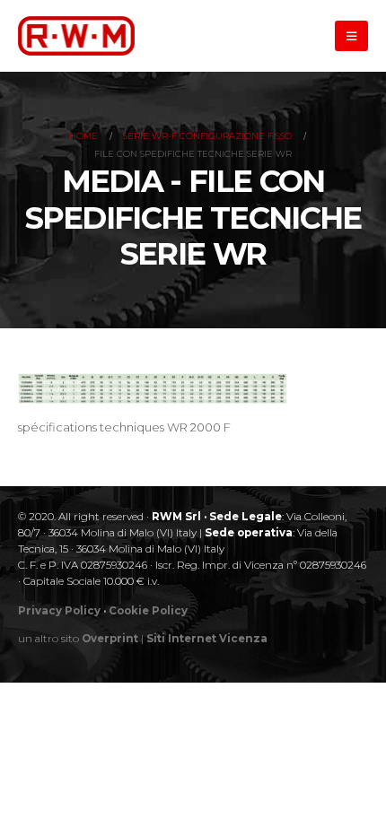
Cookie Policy (148, 611)
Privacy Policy (59, 611)
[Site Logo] (76, 35)
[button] (351, 36)
